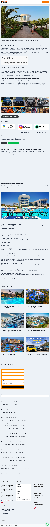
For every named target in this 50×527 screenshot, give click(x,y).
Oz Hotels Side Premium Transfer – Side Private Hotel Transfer (13, 463)
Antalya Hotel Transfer (38, 484)
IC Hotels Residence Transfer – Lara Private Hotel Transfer (12, 452)
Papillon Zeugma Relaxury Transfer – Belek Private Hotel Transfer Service (15, 449)
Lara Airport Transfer (38, 491)
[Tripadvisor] (10, 500)
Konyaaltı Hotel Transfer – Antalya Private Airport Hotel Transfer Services (15, 468)
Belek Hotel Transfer (38, 488)
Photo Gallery (19, 488)
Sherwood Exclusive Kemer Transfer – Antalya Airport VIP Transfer (14, 439)
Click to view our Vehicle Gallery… (9, 116)
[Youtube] (8, 500)
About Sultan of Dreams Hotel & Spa (9, 63)
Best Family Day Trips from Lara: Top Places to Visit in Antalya (13, 401)
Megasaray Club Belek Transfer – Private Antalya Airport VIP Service (14, 433)
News (18, 489)
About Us (19, 486)
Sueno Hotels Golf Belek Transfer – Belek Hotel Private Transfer (13, 460)
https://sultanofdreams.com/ (13, 190)
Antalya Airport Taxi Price (6, 415)
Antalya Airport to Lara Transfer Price (8, 409)
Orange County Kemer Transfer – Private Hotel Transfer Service (13, 457)
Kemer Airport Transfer (38, 504)
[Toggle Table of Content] (26, 57)
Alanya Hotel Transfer (38, 486)
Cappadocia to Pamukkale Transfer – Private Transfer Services (13, 444)
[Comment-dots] (12, 500)
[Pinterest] (2, 502)
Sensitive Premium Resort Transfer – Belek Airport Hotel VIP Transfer (14, 447)
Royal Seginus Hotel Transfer (10, 354)
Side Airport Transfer (38, 502)
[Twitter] (6, 500)
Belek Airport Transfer (38, 500)
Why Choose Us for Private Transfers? (9, 58)
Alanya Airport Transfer (38, 497)
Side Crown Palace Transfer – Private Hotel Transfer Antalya (13, 425)
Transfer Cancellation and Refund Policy (23, 497)
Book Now (4, 61)
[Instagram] (4, 500)
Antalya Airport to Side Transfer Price (8, 412)
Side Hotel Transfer (38, 493)
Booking (18, 484)
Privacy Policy (20, 495)
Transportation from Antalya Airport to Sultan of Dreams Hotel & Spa (15, 62)
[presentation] (12, 296)
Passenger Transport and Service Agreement (23, 500)
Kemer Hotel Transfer (38, 495)
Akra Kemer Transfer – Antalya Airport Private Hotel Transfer (13, 441)
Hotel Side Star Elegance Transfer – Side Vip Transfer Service (13, 436)
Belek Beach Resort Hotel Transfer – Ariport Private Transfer (13, 473)
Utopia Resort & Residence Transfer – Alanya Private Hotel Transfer (14, 455)
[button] (31, 2)
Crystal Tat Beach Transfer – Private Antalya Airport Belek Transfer (14, 428)
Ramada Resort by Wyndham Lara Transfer (9, 465)
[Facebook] (2, 500)
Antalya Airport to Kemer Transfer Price (9, 404)
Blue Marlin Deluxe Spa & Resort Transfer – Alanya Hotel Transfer (14, 420)
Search (2, 394)
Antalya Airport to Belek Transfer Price (8, 417)
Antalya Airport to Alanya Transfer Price (37, 354)
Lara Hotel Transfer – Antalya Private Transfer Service (11, 471)
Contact (18, 491)
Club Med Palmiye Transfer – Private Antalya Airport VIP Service (13, 423)
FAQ (18, 493)
